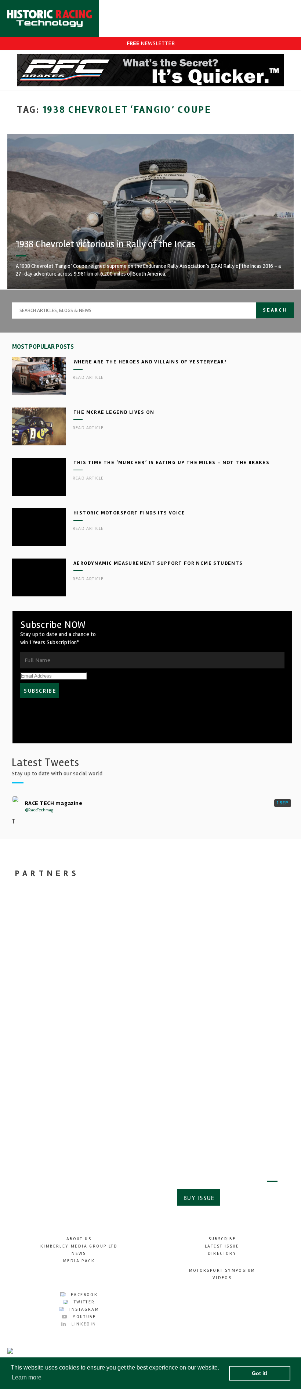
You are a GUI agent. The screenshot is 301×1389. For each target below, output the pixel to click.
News (79, 1253)
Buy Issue (199, 1198)
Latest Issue (222, 1246)
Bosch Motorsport (42, 1045)
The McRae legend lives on (113, 412)
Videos (222, 1278)
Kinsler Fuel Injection (231, 1050)
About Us (78, 1239)
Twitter (83, 1302)
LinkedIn (83, 1324)
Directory (222, 1253)
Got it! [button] (260, 1373)
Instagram (83, 1309)
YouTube (83, 1317)
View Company (30, 1107)
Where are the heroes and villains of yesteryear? (150, 362)
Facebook (83, 1295)
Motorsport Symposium (222, 1270)
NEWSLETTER (151, 43)
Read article (88, 377)
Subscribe (251, 1198)
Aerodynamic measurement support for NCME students (158, 563)
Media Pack (79, 1261)
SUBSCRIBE (40, 690)
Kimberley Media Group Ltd (78, 1246)
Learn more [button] (26, 1377)
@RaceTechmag (39, 810)
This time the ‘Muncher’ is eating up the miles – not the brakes (171, 462)
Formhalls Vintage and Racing (131, 1056)
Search (275, 310)
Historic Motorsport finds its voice (129, 513)
